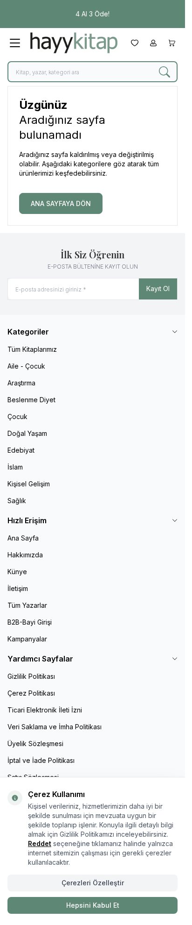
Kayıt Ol (158, 288)
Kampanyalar (27, 639)
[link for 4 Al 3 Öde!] (92, 14)
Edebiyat (20, 450)
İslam (15, 467)
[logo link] (74, 43)
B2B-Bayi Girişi (29, 622)
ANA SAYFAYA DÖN (61, 203)
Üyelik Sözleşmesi (35, 743)
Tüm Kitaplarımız (32, 349)
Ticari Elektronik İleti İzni (44, 710)
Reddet (39, 843)
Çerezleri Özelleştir (93, 883)
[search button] (164, 71)
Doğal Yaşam (27, 433)
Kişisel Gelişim (28, 484)
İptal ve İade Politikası (41, 760)
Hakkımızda (25, 555)
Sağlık (16, 501)
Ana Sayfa (23, 538)
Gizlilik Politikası (31, 676)
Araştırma (21, 383)
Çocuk (17, 416)
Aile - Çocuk (26, 366)
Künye (17, 572)
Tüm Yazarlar (27, 605)
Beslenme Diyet (31, 400)
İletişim (17, 588)
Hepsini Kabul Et (92, 905)
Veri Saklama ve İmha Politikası (54, 727)
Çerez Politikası (31, 693)
